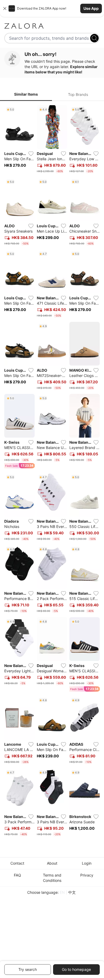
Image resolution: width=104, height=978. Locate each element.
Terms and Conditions (52, 878)
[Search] (94, 38)
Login (86, 863)
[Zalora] (52, 26)
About (52, 863)
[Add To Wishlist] (31, 153)
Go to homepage (76, 969)
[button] (52, 8)
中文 (72, 892)
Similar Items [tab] (26, 94)
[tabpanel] (52, 471)
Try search (27, 969)
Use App (91, 8)
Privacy (86, 875)
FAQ (17, 875)
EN (62, 892)
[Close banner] (4, 8)
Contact (17, 863)
